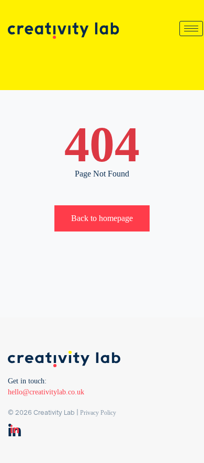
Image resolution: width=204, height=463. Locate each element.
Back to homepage (102, 218)
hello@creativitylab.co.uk (46, 392)
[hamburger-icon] (191, 28)
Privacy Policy (98, 412)
